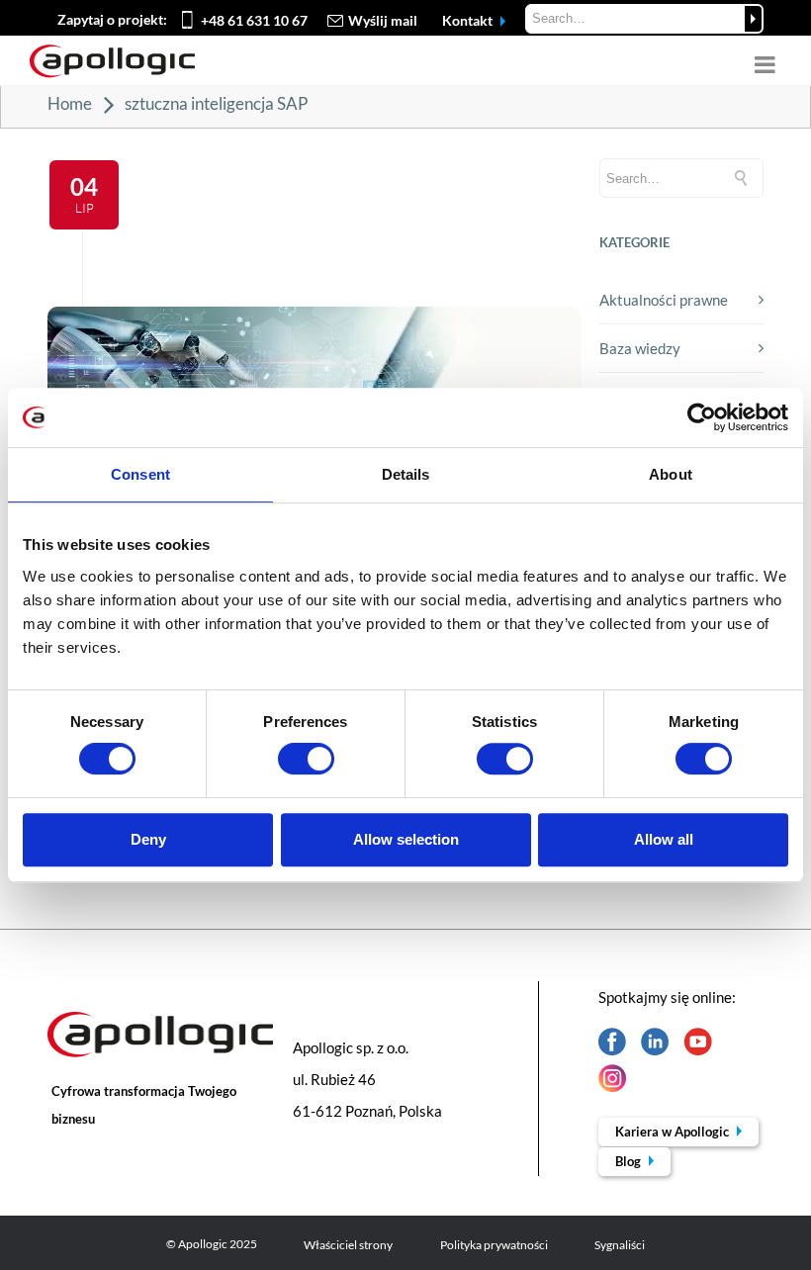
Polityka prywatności (494, 1244)
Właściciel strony (348, 1244)
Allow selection (406, 839)
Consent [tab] (140, 474)
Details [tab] (406, 474)
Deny (148, 839)
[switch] (306, 758)
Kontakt (469, 20)
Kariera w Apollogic (673, 1131)
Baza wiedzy (639, 348)
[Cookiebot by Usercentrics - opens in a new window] (701, 417)
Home (69, 103)
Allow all (663, 839)
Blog (629, 1161)
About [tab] (670, 474)
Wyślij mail (382, 20)
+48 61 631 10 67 (254, 20)
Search (753, 19)
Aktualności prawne (663, 300)
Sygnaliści (619, 1244)
